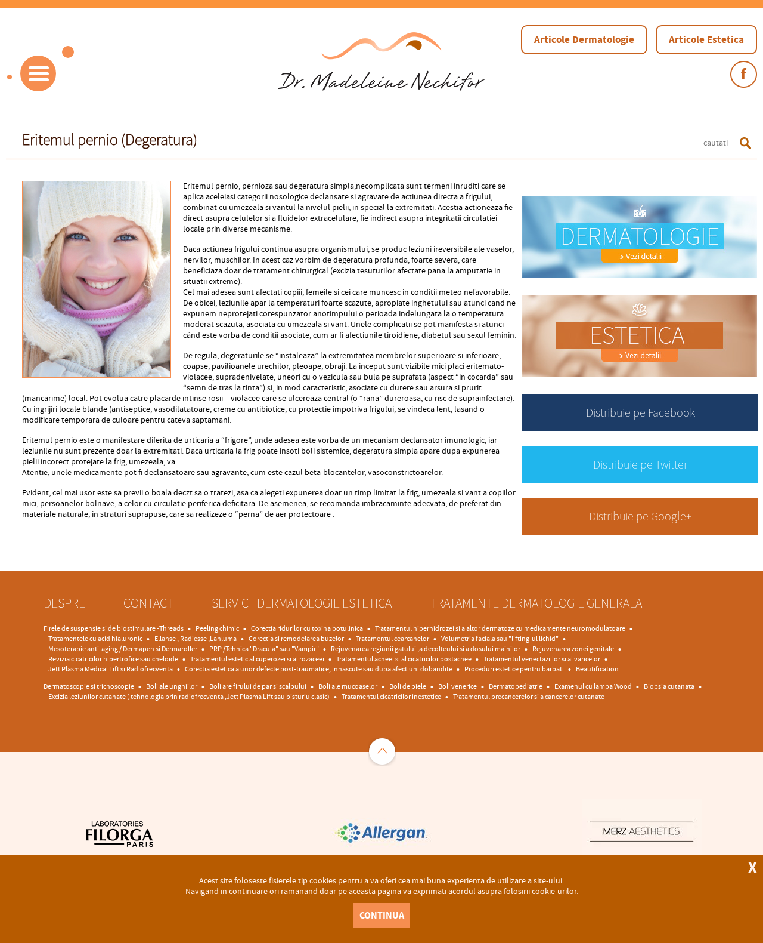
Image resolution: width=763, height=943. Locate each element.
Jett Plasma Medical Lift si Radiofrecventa (110, 669)
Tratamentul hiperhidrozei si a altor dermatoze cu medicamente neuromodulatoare (500, 628)
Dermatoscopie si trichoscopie (89, 686)
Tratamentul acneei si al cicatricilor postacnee (404, 659)
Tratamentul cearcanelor (392, 638)
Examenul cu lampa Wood (593, 686)
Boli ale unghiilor (171, 686)
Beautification (597, 669)
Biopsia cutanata (669, 686)
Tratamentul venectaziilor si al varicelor (541, 659)
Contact (148, 602)
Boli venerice (457, 686)
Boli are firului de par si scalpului (257, 686)
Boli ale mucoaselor (347, 686)
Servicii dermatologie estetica (302, 602)
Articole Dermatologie (584, 40)
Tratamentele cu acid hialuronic (95, 638)
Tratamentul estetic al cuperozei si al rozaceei (257, 659)
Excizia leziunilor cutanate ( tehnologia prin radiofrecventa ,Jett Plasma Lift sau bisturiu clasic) (189, 696)
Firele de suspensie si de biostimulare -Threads (114, 628)
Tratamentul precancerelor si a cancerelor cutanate (528, 696)
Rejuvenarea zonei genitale (573, 649)
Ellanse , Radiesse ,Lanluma (195, 638)
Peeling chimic (217, 628)
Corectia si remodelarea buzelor (296, 638)
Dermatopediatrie (515, 686)
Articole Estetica (706, 40)
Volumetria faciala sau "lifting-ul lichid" (500, 638)
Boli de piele (407, 686)
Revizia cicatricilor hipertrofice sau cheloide (113, 659)
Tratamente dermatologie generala (536, 602)
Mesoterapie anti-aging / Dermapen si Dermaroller (122, 649)
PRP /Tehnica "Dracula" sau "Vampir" (264, 649)
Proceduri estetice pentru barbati (514, 669)
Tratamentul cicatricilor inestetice (391, 696)
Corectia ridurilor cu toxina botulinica (307, 628)
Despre (64, 602)
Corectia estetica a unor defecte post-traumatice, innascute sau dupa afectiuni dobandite (318, 669)
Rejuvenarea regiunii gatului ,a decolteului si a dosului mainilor (425, 649)
